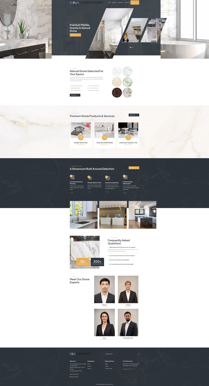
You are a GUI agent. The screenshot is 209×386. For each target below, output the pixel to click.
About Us (114, 2)
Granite (106, 366)
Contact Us (128, 2)
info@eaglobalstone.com (128, 369)
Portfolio (120, 2)
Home (109, 2)
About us (89, 368)
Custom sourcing (108, 368)
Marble (106, 363)
